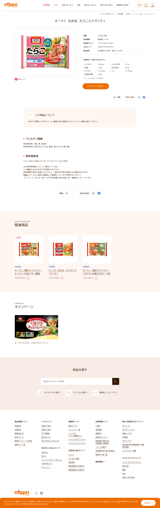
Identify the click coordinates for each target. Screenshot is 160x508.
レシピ (56, 5)
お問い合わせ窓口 (106, 5)
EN (139, 5)
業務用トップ (73, 421)
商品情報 (46, 5)
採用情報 (99, 462)
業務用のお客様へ (123, 5)
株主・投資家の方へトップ (132, 421)
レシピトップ (47, 421)
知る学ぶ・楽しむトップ (51, 448)
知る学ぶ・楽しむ (90, 5)
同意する (147, 503)
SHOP (146, 6)
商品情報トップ (21, 421)
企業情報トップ (101, 421)
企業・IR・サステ (67, 5)
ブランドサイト (20, 278)
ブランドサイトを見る (95, 86)
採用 (78, 5)
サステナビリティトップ (131, 458)
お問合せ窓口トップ (76, 450)
